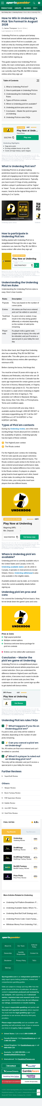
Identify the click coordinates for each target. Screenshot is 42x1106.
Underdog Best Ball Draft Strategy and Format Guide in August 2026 (22, 913)
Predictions (6, 8)
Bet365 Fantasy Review (21, 868)
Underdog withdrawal (24, 573)
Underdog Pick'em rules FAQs (18, 117)
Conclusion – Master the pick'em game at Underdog (21, 112)
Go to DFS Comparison (21, 886)
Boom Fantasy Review (12, 793)
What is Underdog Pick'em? (17, 87)
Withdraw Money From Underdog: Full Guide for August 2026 (22, 924)
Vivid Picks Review (11, 813)
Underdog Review (17, 12)
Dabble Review (9, 803)
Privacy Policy (21, 960)
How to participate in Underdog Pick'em (22, 90)
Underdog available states (13, 567)
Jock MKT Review (10, 808)
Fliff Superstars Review (12, 798)
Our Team (21, 946)
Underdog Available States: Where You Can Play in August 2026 (22, 908)
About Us (8, 946)
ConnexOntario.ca (28, 1038)
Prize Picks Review (20, 878)
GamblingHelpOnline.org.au (14, 1054)
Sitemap (8, 968)
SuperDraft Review (11, 776)
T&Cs (34, 960)
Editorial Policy (34, 946)
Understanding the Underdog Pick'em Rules (21, 95)
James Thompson (10, 28)
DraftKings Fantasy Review (22, 859)
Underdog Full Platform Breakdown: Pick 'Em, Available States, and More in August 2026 (22, 902)
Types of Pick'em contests (16, 100)
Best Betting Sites (6, 12)
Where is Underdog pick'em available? (21, 104)
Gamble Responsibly (21, 953)
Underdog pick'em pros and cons (19, 107)
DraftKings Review (20, 850)
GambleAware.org (27, 1045)
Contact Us (34, 953)
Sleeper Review (10, 788)
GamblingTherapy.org (26, 1059)
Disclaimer (8, 960)
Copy (13, 137)
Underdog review (17, 429)
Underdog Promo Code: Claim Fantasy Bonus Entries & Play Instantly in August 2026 (22, 919)
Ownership (8, 953)
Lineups (18, 8)
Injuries (27, 8)
